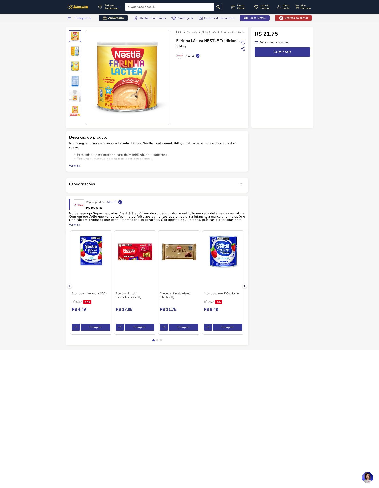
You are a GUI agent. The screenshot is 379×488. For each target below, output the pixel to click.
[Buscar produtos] (218, 7)
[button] (153, 340)
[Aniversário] (78, 7)
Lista (243, 42)
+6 (120, 327)
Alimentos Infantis (234, 32)
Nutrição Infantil (211, 32)
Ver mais (74, 165)
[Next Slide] (244, 286)
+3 (76, 327)
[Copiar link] (243, 48)
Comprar (95, 327)
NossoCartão (241, 7)
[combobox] (173, 7)
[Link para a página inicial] (179, 32)
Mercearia (192, 32)
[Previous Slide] (69, 286)
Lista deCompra (265, 7)
